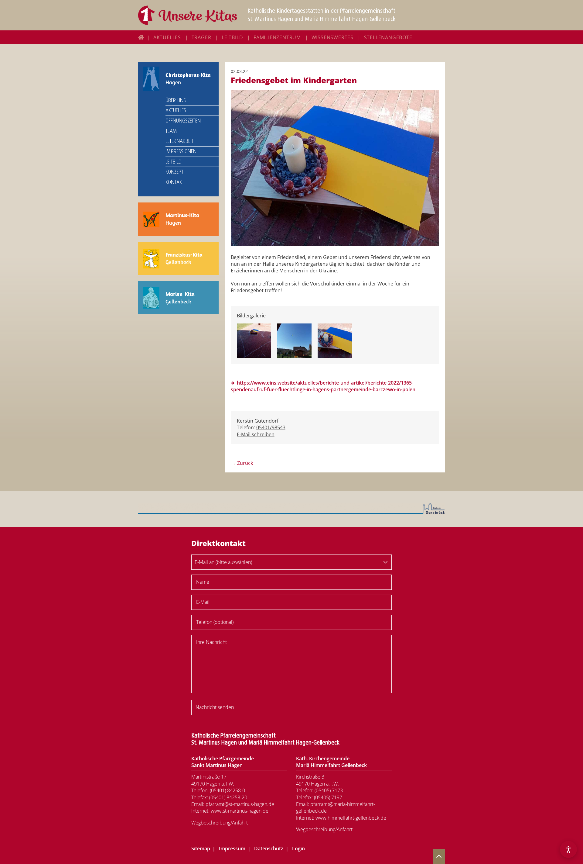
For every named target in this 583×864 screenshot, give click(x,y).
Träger (201, 37)
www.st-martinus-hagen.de (239, 810)
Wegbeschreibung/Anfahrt (219, 822)
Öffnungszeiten (183, 121)
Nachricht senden (215, 707)
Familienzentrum (277, 37)
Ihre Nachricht (211, 642)
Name (202, 582)
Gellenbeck (184, 258)
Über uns (175, 100)
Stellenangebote (388, 37)
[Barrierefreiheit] (568, 849)
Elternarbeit (179, 141)
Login (298, 848)
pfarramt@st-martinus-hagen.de (240, 804)
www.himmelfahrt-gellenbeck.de (350, 817)
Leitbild (232, 37)
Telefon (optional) (215, 622)
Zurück (245, 463)
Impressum (232, 848)
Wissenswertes (332, 37)
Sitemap (200, 848)
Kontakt (174, 182)
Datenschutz (268, 848)
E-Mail (203, 602)
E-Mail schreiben (255, 434)
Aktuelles (167, 37)
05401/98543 (270, 427)
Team (171, 131)
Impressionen (180, 151)
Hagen (188, 79)
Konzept (174, 172)
